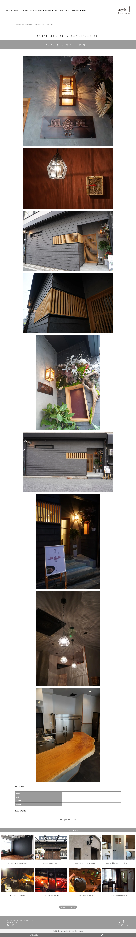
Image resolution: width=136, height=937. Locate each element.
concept (15, 10)
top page (9, 10)
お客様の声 (33, 10)
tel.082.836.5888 (12, 922)
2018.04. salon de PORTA (119, 896)
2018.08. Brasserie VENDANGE (51, 896)
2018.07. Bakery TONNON (85, 896)
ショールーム (24, 10)
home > (18, 24)
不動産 (67, 10)
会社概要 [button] (48, 10)
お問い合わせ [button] (74, 10)
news (84, 10)
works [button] (40, 10)
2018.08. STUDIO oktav (17, 896)
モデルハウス (58, 10)
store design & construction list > (31, 24)
